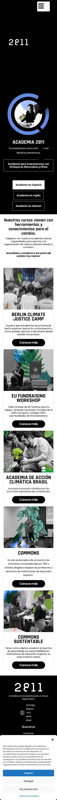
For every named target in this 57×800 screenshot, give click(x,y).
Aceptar (28, 773)
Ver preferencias (28, 789)
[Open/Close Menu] (43, 6)
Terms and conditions (29, 796)
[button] (52, 739)
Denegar (28, 781)
